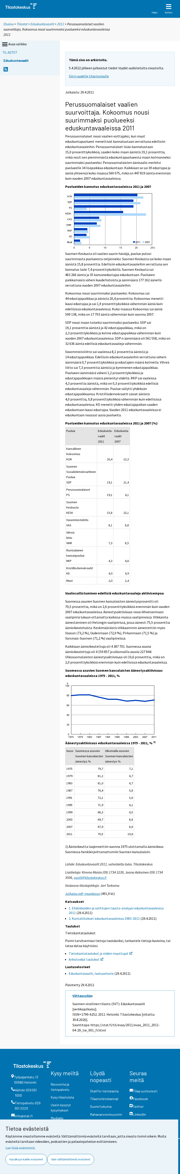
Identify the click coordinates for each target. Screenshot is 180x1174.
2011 (60, 24)
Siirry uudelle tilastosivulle (89, 76)
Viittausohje (82, 995)
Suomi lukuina (101, 1106)
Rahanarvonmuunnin (106, 1114)
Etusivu (9, 24)
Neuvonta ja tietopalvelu (60, 1087)
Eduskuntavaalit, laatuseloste (91, 973)
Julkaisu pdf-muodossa (82, 893)
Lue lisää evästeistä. (20, 1148)
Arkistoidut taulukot (84, 959)
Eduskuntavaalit (43, 24)
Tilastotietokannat (104, 1099)
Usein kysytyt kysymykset (61, 1107)
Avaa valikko (17, 44)
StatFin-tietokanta (104, 1091)
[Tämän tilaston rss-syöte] (6, 70)
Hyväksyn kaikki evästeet (26, 1159)
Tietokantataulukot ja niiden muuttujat (98, 953)
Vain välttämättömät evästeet (70, 1159)
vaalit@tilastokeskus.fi (90, 877)
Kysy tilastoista (62, 1097)
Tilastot (22, 24)
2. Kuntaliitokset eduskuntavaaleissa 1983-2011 (104, 918)
